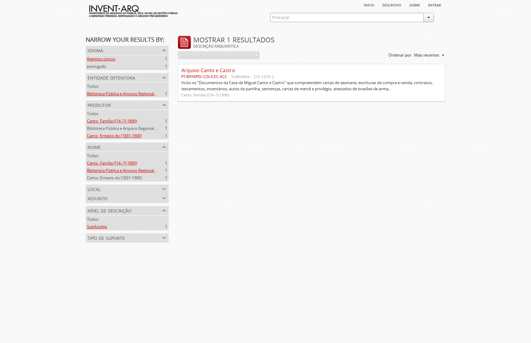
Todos (92, 86)
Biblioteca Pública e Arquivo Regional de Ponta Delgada (137, 93)
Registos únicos (101, 59)
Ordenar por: (400, 55)
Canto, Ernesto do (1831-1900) (114, 135)
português (96, 66)
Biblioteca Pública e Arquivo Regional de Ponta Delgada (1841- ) (144, 128)
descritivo (391, 4)
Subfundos (97, 226)
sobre (414, 4)
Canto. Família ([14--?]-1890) (112, 121)
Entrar (434, 4)
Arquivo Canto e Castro (208, 70)
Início (369, 4)
